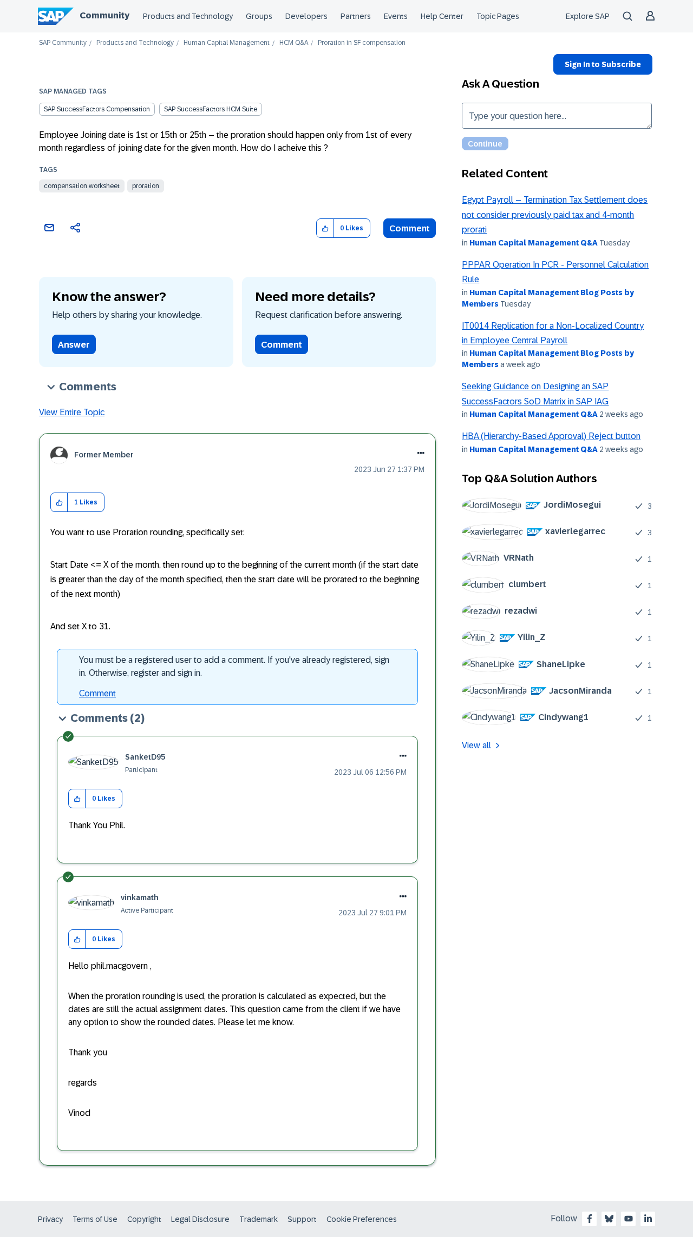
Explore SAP (588, 16)
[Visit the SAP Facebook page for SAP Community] (589, 1218)
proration (145, 186)
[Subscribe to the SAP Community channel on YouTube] (628, 1218)
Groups (259, 16)
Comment (409, 228)
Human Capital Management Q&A (533, 242)
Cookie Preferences (361, 1219)
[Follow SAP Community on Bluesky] (609, 1218)
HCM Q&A (293, 42)
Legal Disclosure (200, 1219)
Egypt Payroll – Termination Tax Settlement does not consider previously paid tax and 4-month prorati (555, 214)
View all (476, 745)
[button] (325, 228)
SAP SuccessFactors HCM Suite (210, 109)
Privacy (50, 1219)
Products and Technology (188, 16)
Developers (306, 16)
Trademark (258, 1219)
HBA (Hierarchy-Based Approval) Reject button (551, 436)
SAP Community (63, 42)
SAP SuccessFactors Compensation (97, 109)
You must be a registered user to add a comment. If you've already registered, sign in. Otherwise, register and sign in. (234, 666)
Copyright (144, 1219)
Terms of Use (95, 1219)
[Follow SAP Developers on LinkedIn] (648, 1218)
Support (302, 1219)
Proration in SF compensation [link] (362, 42)
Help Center (442, 16)
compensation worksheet (82, 186)
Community (104, 15)
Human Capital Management (227, 42)
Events (396, 16)
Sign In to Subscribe (603, 64)
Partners (356, 16)
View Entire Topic (71, 412)
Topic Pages (497, 16)
